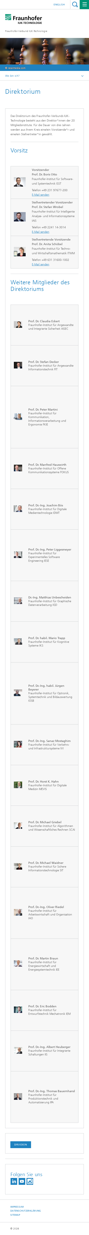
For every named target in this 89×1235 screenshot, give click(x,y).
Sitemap (15, 1215)
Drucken (20, 1144)
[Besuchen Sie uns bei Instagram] (29, 1181)
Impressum (17, 1207)
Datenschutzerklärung (25, 1210)
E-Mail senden (40, 195)
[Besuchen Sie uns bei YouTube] (22, 1181)
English (59, 4)
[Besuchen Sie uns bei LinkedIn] (14, 1181)
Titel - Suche (75, 4)
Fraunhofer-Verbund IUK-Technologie (26, 31)
